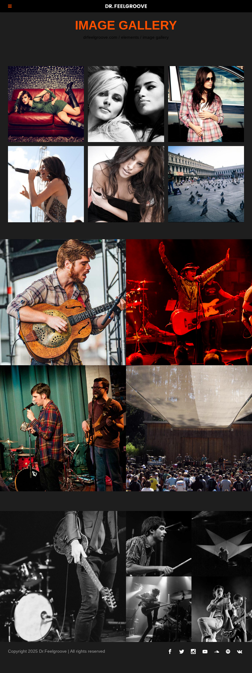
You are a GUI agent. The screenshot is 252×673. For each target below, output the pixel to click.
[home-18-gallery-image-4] (159, 609)
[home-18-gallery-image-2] (159, 544)
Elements (130, 37)
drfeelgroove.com (100, 37)
